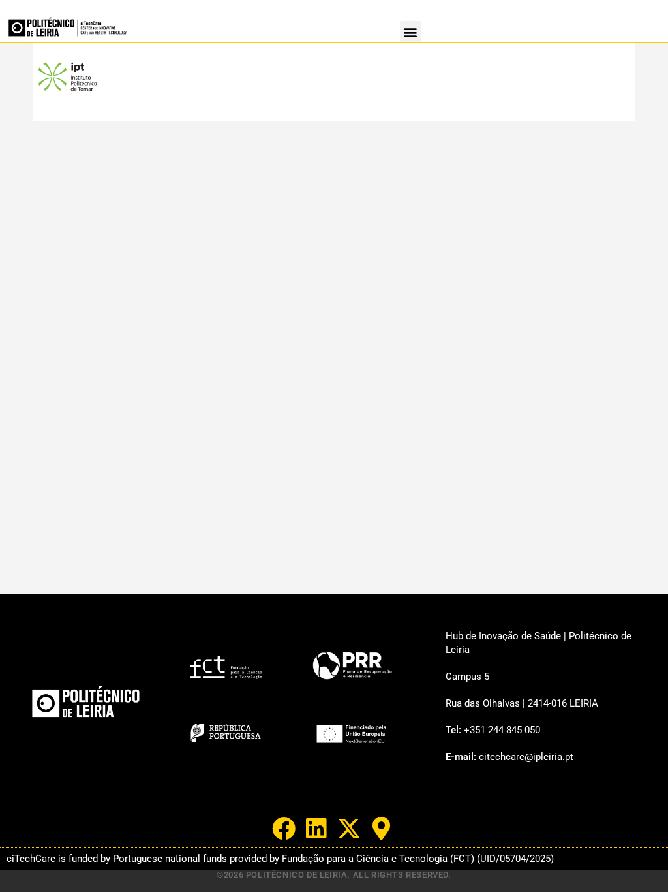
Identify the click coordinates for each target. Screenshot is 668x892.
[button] (410, 31)
